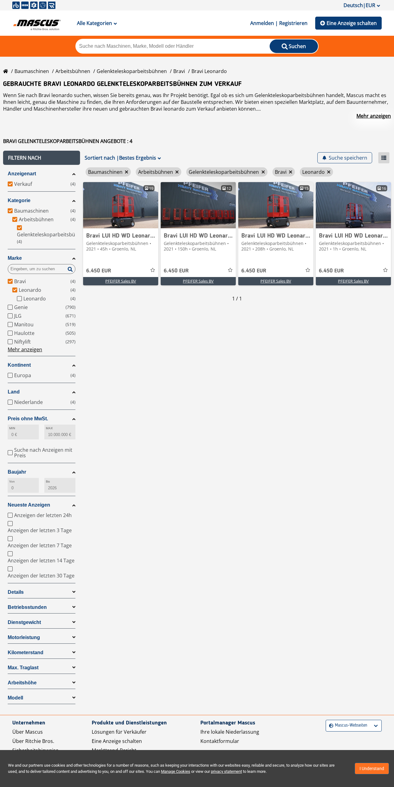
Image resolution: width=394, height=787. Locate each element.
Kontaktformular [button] (219, 741)
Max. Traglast (23, 667)
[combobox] (330, 725)
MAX (49, 428)
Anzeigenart (22, 173)
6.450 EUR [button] (98, 271)
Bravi (179, 71)
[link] (120, 205)
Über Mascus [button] (27, 731)
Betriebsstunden (27, 607)
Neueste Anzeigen (29, 505)
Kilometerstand (25, 652)
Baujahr (17, 472)
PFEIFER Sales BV (120, 281)
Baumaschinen (31, 71)
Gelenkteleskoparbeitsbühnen (132, 71)
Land (14, 391)
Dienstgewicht (24, 622)
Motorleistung (24, 637)
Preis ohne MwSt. (28, 418)
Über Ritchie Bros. (33, 741)
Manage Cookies (175, 771)
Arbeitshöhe (22, 682)
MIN (12, 428)
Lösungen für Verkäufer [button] (119, 731)
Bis (48, 481)
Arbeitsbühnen (72, 71)
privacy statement (226, 771)
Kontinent (19, 365)
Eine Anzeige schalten (352, 23)
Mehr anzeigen (373, 115)
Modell (15, 697)
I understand (372, 768)
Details (16, 592)
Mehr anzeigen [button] (25, 349)
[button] (41, 158)
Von (12, 481)
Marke (15, 258)
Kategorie (19, 200)
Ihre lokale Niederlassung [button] (229, 731)
